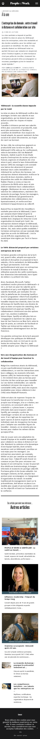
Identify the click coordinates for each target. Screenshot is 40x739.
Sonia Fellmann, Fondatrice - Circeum (20, 592)
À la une (5, 14)
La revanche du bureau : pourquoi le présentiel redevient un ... (24, 665)
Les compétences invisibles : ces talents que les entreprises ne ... (24, 687)
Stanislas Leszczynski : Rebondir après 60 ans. (19, 647)
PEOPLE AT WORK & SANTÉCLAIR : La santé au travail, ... (20, 549)
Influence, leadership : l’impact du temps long (20, 598)
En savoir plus (20, 735)
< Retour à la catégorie (10, 11)
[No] (37, 728)
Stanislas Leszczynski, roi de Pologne (20, 641)
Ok (20, 732)
